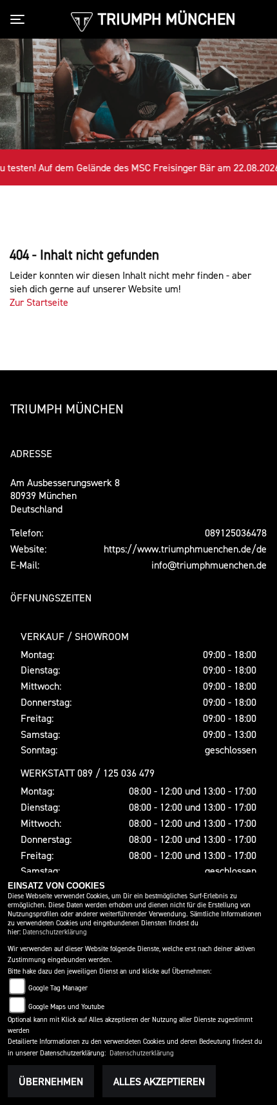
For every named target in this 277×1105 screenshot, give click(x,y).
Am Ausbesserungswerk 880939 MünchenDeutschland (65, 496)
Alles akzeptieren (159, 1081)
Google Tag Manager (58, 988)
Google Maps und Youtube (66, 1007)
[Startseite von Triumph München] (81, 20)
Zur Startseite (39, 302)
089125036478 (236, 532)
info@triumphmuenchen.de (209, 564)
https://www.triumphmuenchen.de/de (185, 548)
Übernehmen (51, 1081)
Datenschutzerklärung (55, 932)
